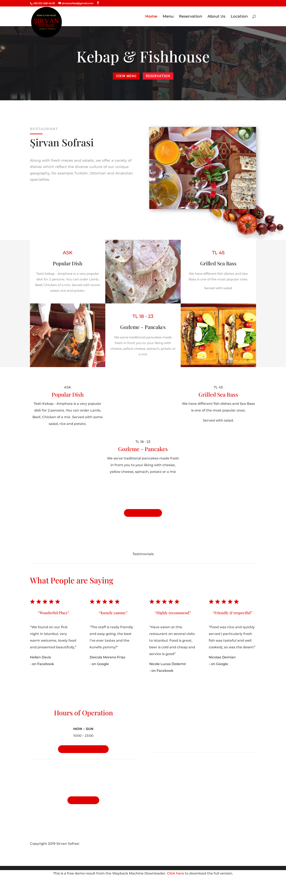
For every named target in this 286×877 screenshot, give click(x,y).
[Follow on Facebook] (244, 844)
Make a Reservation (83, 749)
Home (151, 17)
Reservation (190, 17)
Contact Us (83, 800)
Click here (175, 873)
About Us (216, 17)
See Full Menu (143, 513)
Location (239, 17)
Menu (168, 17)
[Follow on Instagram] (252, 844)
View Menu (126, 75)
